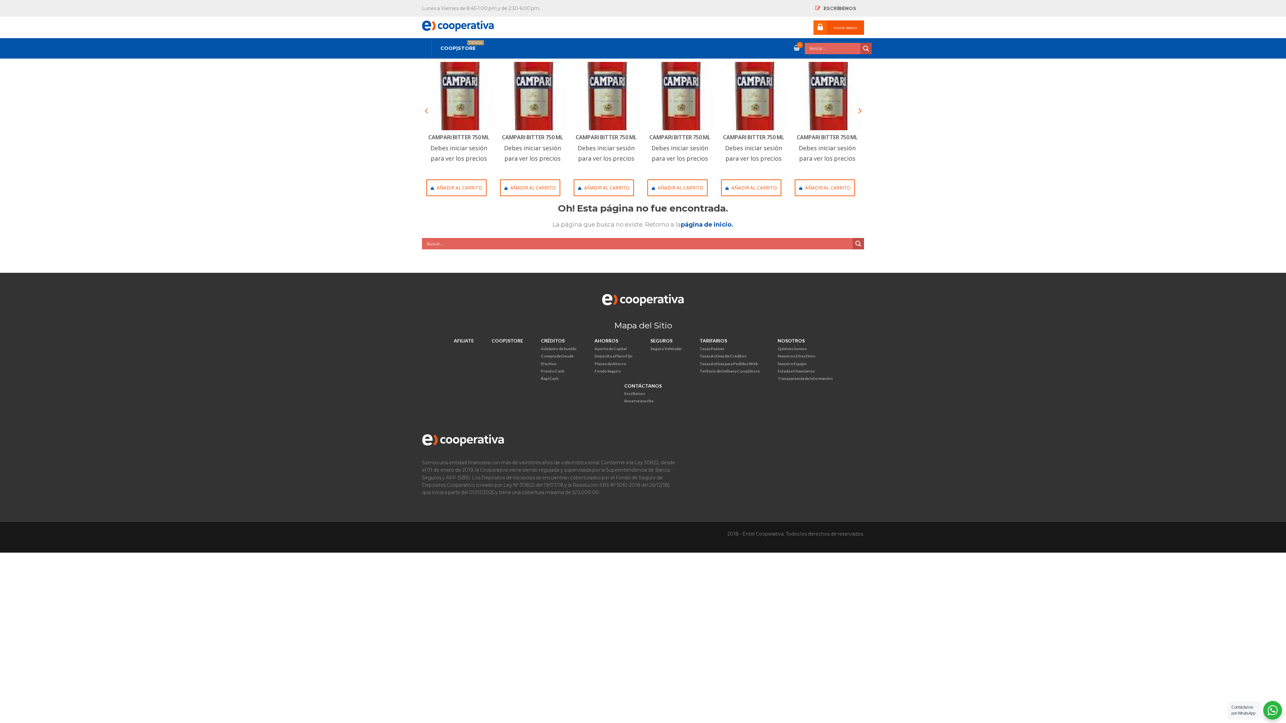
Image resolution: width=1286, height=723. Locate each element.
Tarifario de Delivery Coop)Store (730, 371)
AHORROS (606, 340)
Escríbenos (634, 393)
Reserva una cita (638, 400)
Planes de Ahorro (610, 363)
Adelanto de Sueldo (559, 348)
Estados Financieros (796, 371)
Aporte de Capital (610, 348)
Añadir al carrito (459, 187)
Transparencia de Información (805, 378)
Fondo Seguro (607, 371)
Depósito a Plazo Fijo (613, 355)
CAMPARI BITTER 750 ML (458, 137)
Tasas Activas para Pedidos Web (729, 363)
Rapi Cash (550, 378)
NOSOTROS (791, 340)
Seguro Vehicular (666, 348)
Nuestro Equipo (792, 363)
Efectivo (549, 363)
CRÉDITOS (553, 340)
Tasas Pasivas (712, 348)
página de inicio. (707, 224)
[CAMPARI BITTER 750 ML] (459, 96)
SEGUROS (661, 340)
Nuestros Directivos (796, 355)
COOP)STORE (507, 340)
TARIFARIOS (713, 340)
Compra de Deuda (557, 355)
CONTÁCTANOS (643, 386)
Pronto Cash (552, 371)
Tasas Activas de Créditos (723, 355)
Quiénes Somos (792, 348)
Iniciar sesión (845, 27)
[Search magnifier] (866, 48)
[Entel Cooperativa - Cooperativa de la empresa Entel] (458, 24)
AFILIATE (464, 340)
